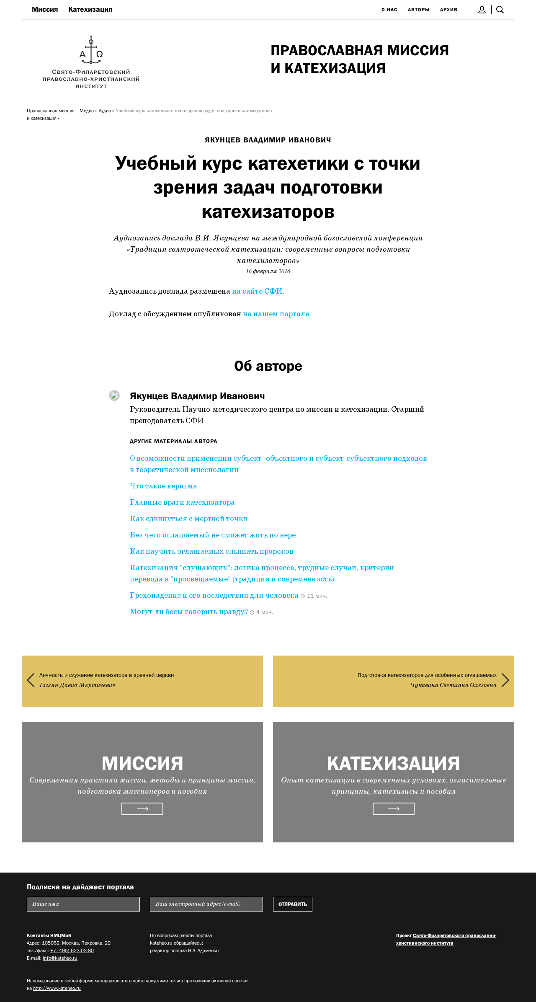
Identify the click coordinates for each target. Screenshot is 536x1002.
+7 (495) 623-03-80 (72, 950)
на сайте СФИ (257, 292)
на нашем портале (276, 314)
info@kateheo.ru (60, 958)
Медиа (87, 111)
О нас (389, 10)
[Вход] (482, 9)
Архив (449, 10)
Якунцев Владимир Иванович (268, 140)
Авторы (419, 10)
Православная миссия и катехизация (51, 114)
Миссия (45, 9)
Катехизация (90, 9)
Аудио (105, 111)
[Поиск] (500, 9)
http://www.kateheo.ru (57, 988)
